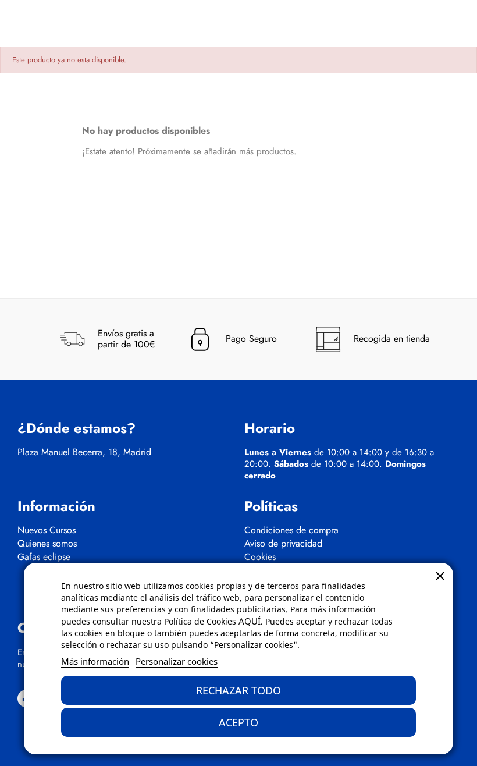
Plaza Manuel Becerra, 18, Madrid (84, 452)
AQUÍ (249, 621)
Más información (95, 661)
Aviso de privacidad (283, 543)
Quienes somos (47, 543)
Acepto (238, 722)
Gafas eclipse (43, 557)
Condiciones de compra (291, 530)
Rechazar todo (238, 690)
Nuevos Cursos (46, 530)
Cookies (260, 557)
